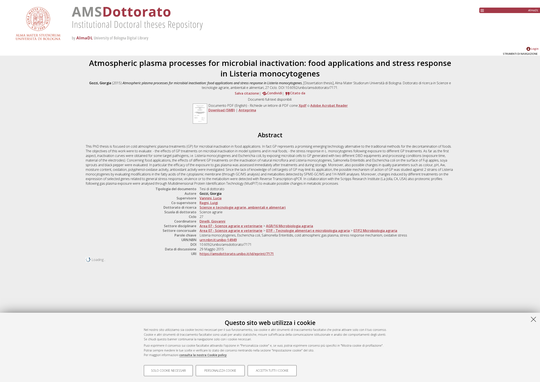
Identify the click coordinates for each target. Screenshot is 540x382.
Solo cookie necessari (168, 371)
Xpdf (302, 105)
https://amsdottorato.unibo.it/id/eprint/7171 (237, 253)
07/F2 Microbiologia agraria (375, 230)
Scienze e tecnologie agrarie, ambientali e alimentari (243, 207)
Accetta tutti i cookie (272, 371)
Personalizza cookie (220, 371)
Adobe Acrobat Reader (329, 105)
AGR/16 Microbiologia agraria (289, 226)
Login (534, 49)
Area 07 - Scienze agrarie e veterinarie (231, 226)
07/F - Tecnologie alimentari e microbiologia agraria (308, 230)
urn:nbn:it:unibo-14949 (218, 240)
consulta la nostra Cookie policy (203, 355)
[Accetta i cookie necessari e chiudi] (533, 319)
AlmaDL (533, 10)
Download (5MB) (221, 110)
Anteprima (247, 110)
